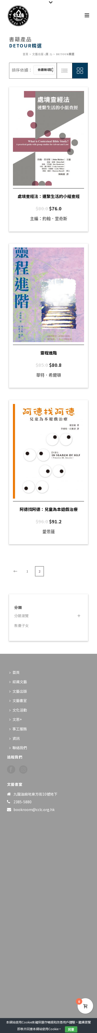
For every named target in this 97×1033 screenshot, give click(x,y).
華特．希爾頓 (48, 375)
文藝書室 (19, 700)
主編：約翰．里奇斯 (48, 219)
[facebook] (11, 769)
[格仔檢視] (80, 70)
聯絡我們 (19, 747)
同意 (71, 1029)
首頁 (25, 54)
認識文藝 (19, 681)
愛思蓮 (48, 532)
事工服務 (19, 728)
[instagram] (23, 769)
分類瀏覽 (21, 615)
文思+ (17, 719)
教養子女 (21, 625)
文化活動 (19, 710)
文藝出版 (38, 54)
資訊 (16, 738)
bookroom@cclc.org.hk (34, 809)
